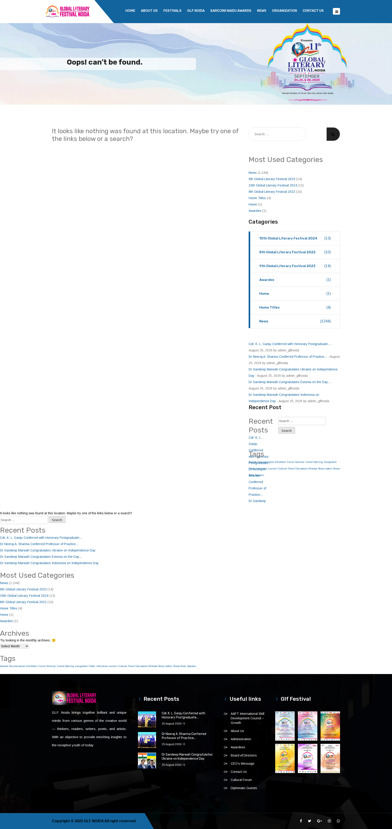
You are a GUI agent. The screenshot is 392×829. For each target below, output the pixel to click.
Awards (4, 666)
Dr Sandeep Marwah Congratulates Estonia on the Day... (289, 382)
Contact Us (313, 11)
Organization (284, 11)
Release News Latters (320, 468)
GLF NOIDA (196, 11)
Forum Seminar (295, 462)
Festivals (172, 11)
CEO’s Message (242, 763)
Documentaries (17, 666)
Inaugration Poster (85, 666)
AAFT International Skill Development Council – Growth (247, 718)
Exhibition (280, 462)
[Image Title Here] (285, 726)
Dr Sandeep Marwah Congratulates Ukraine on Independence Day (48, 550)
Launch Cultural (277, 468)
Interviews (102, 666)
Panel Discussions (298, 468)
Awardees (238, 747)
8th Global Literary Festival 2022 (272, 191)
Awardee (255, 211)
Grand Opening (314, 462)
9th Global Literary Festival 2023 (272, 179)
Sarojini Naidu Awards (230, 11)
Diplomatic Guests (244, 788)
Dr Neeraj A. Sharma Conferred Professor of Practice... (288, 356)
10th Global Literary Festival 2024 (273, 185)
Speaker (191, 666)
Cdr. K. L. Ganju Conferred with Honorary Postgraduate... (290, 344)
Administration (241, 739)
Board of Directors (244, 755)
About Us (149, 11)
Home (130, 11)
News (261, 11)
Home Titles (257, 198)
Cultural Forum (241, 780)
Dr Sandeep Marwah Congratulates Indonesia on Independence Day (49, 563)
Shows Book (179, 666)
